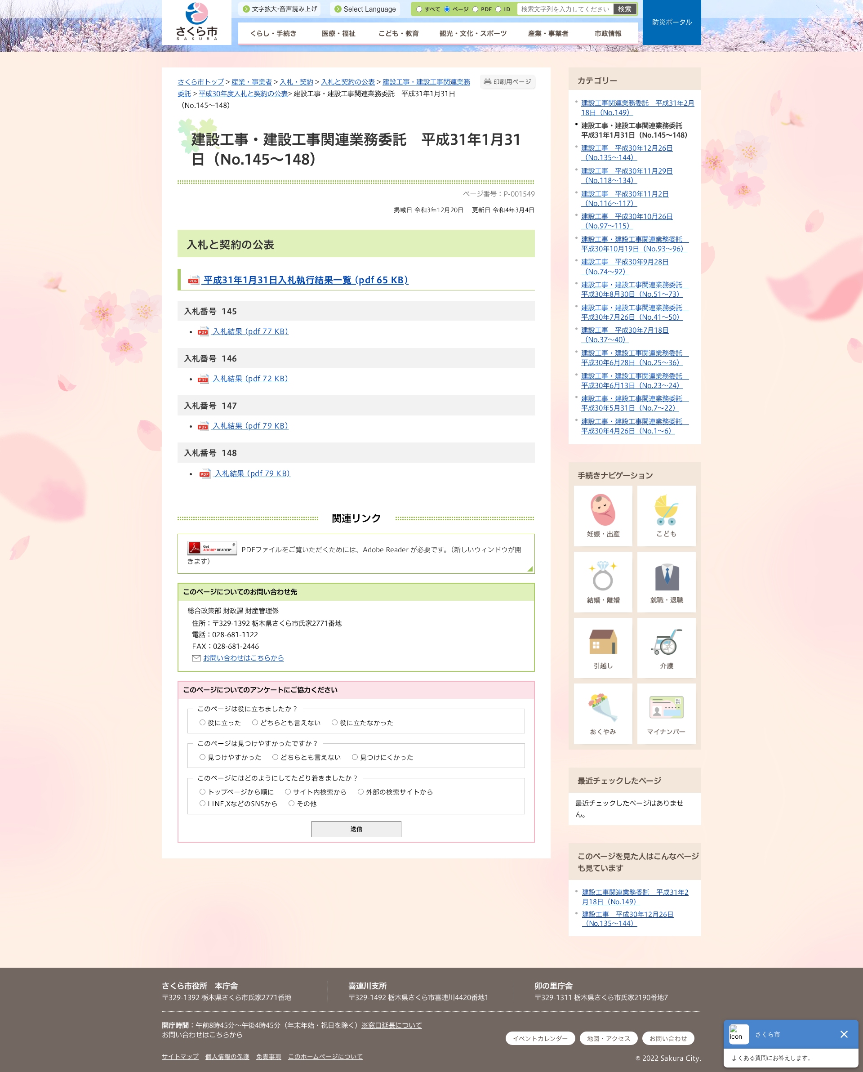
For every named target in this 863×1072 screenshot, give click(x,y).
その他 (307, 803)
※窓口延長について (391, 1025)
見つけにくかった (387, 757)
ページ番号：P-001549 (499, 193)
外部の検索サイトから (399, 792)
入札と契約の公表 (348, 81)
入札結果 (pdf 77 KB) (250, 331)
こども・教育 (398, 33)
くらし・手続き (273, 33)
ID (507, 9)
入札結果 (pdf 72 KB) (250, 378)
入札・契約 (296, 81)
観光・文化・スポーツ (473, 33)
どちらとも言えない (290, 722)
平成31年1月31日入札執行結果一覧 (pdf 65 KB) (305, 279)
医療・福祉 (339, 33)
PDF (486, 9)
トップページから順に (241, 792)
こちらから (226, 1034)
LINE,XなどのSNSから (243, 803)
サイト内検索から (320, 792)
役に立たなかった (367, 722)
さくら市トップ (201, 81)
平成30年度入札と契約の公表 (243, 93)
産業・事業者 (548, 33)
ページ (461, 9)
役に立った (224, 722)
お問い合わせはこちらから (243, 657)
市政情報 (608, 33)
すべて (432, 9)
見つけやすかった (235, 757)
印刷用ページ (512, 82)
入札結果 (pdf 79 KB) (250, 425)
